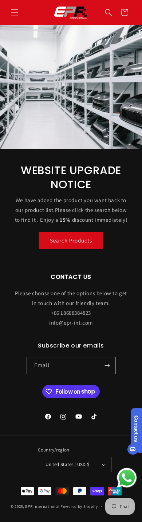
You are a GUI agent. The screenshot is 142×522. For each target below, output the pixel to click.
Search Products (71, 240)
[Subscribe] (107, 365)
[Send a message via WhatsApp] (126, 477)
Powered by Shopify (79, 506)
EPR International (42, 506)
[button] (15, 12)
